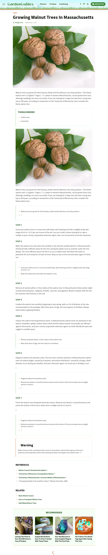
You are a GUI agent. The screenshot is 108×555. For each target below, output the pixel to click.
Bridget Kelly (19, 22)
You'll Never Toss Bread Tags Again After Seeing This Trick (83, 539)
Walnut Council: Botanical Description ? (33, 470)
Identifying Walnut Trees (27, 503)
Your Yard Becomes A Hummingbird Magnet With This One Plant (63, 539)
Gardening (63, 4)
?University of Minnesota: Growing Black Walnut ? (37, 474)
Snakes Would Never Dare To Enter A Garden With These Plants (43, 539)
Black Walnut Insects (26, 496)
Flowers (43, 4)
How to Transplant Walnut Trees (30, 499)
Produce (53, 4)
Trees (15, 13)
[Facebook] (80, 4)
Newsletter (99, 4)
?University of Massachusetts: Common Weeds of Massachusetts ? (42, 478)
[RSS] (87, 4)
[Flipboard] (84, 4)
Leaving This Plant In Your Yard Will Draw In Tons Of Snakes (23, 539)
